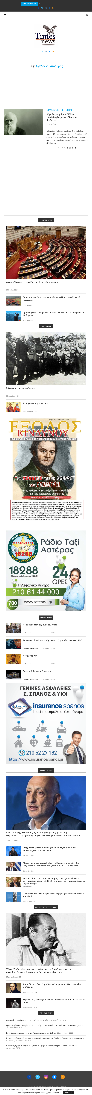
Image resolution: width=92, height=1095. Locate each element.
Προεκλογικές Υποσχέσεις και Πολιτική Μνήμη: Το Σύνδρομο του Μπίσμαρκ (54, 313)
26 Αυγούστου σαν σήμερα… (21, 388)
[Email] (49, 8)
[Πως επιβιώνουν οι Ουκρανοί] (13, 674)
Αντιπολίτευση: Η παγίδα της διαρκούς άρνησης (32, 282)
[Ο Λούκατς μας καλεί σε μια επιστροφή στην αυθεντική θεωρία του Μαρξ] (13, 897)
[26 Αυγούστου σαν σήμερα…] (46, 358)
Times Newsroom (31, 633)
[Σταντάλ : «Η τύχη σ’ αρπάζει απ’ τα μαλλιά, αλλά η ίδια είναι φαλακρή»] (13, 988)
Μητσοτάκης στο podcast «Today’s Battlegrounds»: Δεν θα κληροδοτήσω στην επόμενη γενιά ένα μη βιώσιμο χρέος (51, 864)
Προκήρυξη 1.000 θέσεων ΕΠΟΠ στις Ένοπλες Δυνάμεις (28, 1020)
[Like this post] (59, 148)
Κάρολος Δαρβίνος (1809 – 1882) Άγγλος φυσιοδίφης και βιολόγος (62, 117)
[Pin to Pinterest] (67, 148)
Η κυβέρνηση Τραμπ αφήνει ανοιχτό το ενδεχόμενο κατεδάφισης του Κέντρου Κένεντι (40, 1046)
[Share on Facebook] (62, 148)
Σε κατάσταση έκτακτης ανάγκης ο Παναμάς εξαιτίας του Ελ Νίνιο (44, 4)
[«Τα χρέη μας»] (13, 659)
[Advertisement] (46, 88)
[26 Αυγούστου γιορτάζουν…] (13, 407)
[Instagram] (46, 8)
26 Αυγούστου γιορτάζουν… (36, 403)
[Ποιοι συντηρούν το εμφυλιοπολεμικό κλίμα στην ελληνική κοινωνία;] (13, 301)
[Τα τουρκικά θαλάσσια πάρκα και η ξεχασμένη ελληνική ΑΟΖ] (13, 644)
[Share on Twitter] (65, 148)
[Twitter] (42, 8)
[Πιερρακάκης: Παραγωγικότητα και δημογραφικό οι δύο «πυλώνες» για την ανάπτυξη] (13, 851)
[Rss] (53, 8)
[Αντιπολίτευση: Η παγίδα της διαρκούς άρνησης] (46, 252)
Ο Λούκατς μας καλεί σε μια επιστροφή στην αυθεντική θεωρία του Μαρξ (53, 895)
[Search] (87, 15)
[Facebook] (38, 8)
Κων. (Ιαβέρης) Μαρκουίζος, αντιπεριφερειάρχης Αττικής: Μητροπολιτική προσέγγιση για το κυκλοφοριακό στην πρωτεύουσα (43, 834)
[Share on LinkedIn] (70, 148)
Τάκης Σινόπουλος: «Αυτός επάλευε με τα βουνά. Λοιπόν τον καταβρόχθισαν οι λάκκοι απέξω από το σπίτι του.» (38, 971)
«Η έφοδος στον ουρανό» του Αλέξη (40, 624)
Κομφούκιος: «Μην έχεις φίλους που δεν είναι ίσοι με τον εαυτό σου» (54, 1000)
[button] (39, 4)
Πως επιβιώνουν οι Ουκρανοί (37, 671)
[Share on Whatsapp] (72, 148)
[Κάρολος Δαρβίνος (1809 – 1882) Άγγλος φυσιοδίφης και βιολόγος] (23, 122)
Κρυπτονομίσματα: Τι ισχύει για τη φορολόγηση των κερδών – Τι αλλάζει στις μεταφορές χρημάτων (45, 1025)
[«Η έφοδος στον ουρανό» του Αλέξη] (13, 628)
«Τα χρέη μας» (30, 655)
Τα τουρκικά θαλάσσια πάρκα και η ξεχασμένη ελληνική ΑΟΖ (52, 640)
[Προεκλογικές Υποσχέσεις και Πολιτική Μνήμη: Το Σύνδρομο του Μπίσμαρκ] (13, 316)
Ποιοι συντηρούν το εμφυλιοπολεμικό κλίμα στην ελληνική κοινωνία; (51, 298)
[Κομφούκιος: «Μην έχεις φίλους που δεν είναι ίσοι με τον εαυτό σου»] (13, 1003)
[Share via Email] (75, 148)
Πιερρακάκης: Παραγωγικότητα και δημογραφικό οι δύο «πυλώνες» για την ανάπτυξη (50, 849)
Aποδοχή (68, 1092)
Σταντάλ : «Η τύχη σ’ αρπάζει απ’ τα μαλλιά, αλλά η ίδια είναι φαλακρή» (52, 985)
